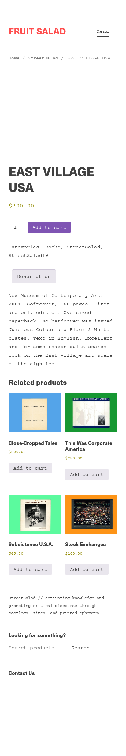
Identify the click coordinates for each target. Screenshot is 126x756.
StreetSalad (43, 58)
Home (14, 58)
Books (53, 247)
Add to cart (49, 227)
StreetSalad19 (28, 255)
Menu (103, 31)
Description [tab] (34, 276)
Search (80, 647)
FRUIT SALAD (37, 31)
